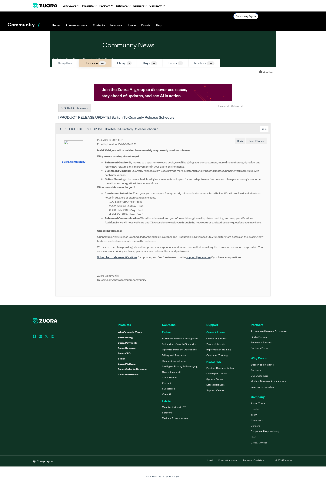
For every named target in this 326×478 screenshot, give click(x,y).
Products (57, 59)
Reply (240, 141)
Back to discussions (77, 108)
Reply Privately (256, 141)
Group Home (73, 59)
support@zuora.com (198, 257)
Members (203, 63)
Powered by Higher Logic (163, 476)
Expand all (223, 106)
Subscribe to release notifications (117, 257)
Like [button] (264, 128)
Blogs (149, 63)
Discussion (89, 59)
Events (174, 63)
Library (123, 63)
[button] (76, 24)
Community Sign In (246, 16)
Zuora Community (73, 161)
